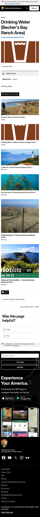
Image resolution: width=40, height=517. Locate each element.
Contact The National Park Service (13, 482)
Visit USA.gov (7, 512)
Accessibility (5, 469)
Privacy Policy (6, 472)
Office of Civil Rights (8, 501)
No (8, 336)
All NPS (20, 367)
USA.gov (4, 498)
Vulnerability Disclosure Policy (11, 495)
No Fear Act (5, 488)
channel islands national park (13, 299)
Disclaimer (4, 491)
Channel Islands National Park (12, 37)
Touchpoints (15, 345)
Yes (8, 330)
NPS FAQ (4, 485)
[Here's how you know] (20, 2)
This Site (20, 362)
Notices (3, 478)
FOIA (2, 475)
